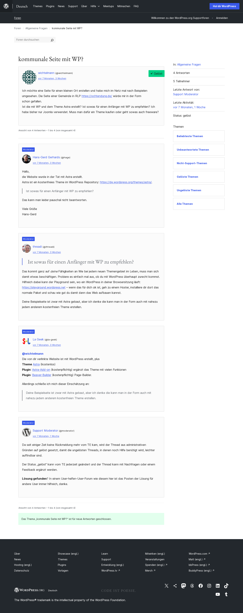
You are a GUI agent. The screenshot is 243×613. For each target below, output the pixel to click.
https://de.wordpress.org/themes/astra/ (126, 182)
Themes (62, 559)
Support (106, 559)
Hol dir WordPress (224, 6)
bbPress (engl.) (199, 564)
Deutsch (52, 590)
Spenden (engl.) (156, 564)
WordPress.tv (110, 570)
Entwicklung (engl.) (112, 564)
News (17, 559)
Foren (17, 17)
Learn (104, 553)
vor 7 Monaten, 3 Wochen (52, 78)
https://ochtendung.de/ (97, 96)
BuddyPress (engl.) (202, 570)
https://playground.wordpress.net (43, 287)
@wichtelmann (32, 353)
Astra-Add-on (41, 369)
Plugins (62, 564)
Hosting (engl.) (23, 564)
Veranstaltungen (154, 559)
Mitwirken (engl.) (155, 553)
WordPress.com (199, 553)
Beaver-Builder (41, 375)
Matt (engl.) (197, 559)
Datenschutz (21, 570)
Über (17, 553)
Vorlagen (63, 570)
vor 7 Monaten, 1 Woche (46, 436)
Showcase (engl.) (68, 553)
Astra (36, 364)
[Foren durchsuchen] (52, 40)
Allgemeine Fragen (36, 28)
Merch (150, 570)
